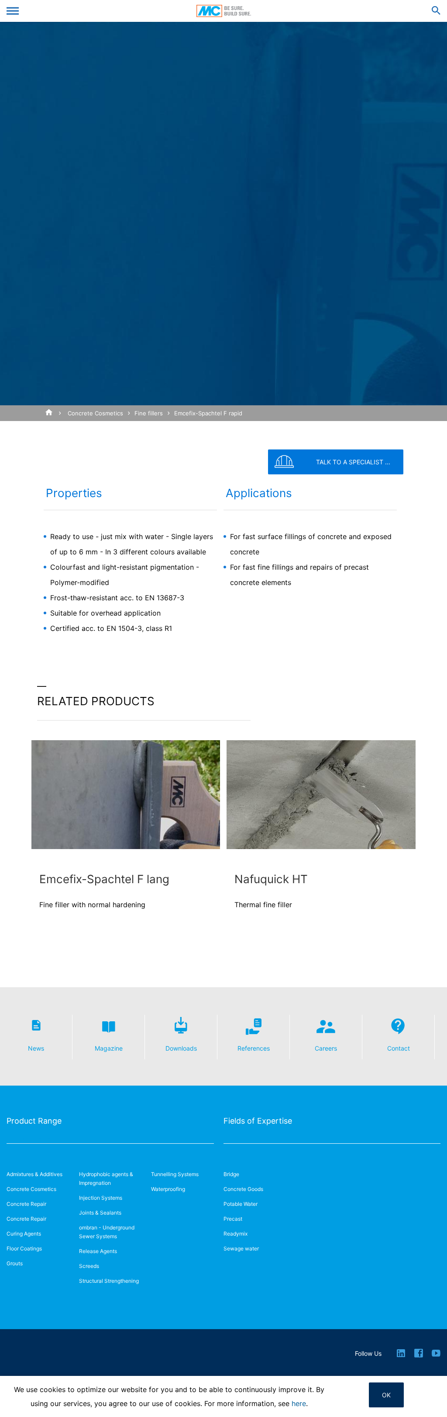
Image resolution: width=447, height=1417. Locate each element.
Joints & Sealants (100, 1212)
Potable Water (241, 1204)
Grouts (15, 1263)
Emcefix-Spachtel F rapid (208, 413)
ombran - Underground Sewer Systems (106, 1231)
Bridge (231, 1174)
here (299, 1403)
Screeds (89, 1266)
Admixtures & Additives (34, 1174)
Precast (233, 1218)
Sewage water (241, 1248)
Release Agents (98, 1251)
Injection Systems (100, 1197)
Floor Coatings (24, 1248)
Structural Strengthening (109, 1281)
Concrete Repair (26, 1204)
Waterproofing (168, 1189)
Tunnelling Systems (175, 1174)
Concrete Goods (243, 1189)
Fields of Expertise (258, 1120)
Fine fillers (148, 413)
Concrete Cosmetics (95, 413)
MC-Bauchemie (223, 11)
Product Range (34, 1120)
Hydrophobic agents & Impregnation (106, 1178)
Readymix (236, 1233)
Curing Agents (24, 1233)
